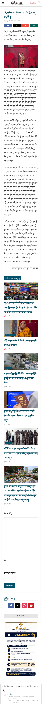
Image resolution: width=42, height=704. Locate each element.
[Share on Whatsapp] (34, 25)
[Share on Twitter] (17, 25)
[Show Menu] (3, 3)
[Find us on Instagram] (24, 606)
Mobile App (8, 297)
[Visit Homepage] (17, 3)
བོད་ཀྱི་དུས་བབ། (7, 21)
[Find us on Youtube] (31, 606)
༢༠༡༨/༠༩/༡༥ (17, 21)
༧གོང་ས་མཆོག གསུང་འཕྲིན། (11, 335)
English (33, 3)
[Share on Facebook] (8, 25)
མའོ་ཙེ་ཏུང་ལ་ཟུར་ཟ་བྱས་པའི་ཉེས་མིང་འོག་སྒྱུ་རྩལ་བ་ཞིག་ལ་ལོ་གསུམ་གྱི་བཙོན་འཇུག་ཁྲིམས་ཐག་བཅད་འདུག (21, 453)
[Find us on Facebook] (11, 606)
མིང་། (6, 560)
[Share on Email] (25, 25)
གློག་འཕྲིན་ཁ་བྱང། (10, 573)
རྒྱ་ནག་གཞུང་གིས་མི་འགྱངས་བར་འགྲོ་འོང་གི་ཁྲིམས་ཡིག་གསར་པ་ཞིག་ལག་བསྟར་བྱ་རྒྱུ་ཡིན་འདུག (19, 416)
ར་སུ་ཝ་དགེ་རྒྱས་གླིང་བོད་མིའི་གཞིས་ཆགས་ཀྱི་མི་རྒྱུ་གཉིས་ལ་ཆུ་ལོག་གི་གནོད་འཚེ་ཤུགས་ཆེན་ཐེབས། (20, 378)
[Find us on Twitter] (17, 606)
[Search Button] (39, 3)
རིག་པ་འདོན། (8, 513)
